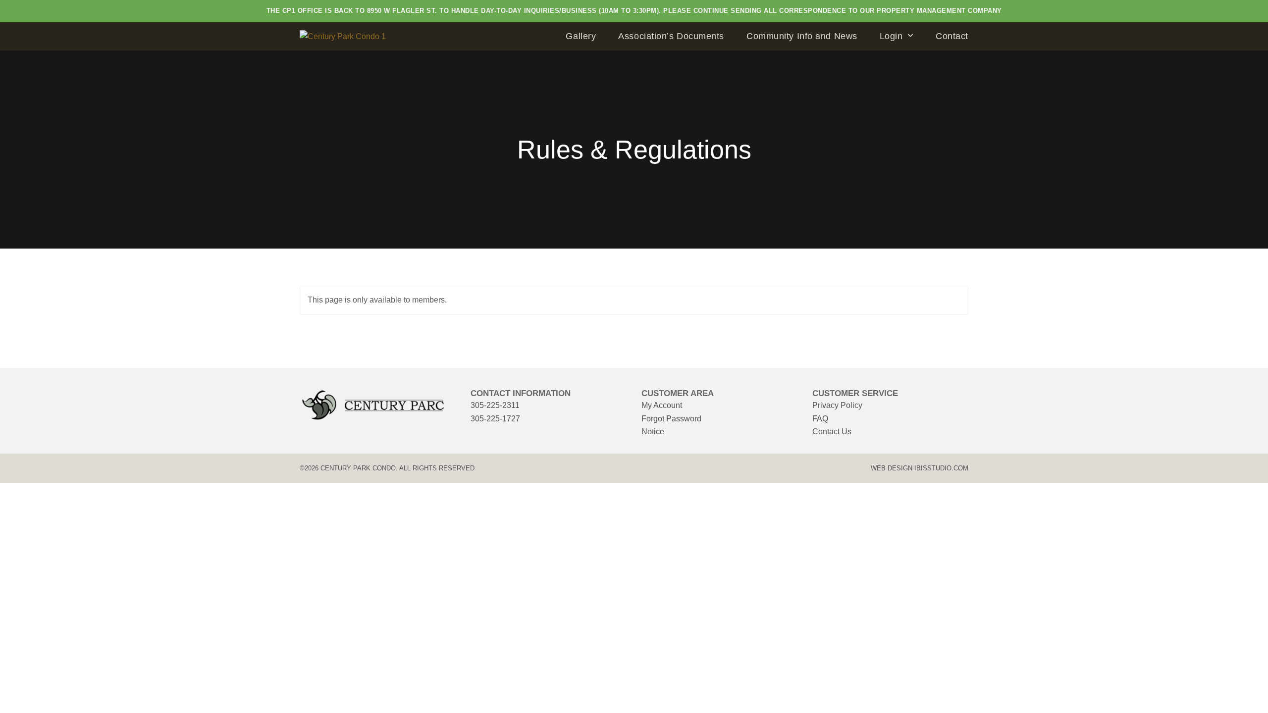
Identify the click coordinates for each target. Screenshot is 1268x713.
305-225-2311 (495, 405)
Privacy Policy (837, 405)
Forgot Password (671, 418)
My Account (661, 405)
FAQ (820, 418)
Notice (652, 431)
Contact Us (831, 431)
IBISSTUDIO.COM (941, 468)
